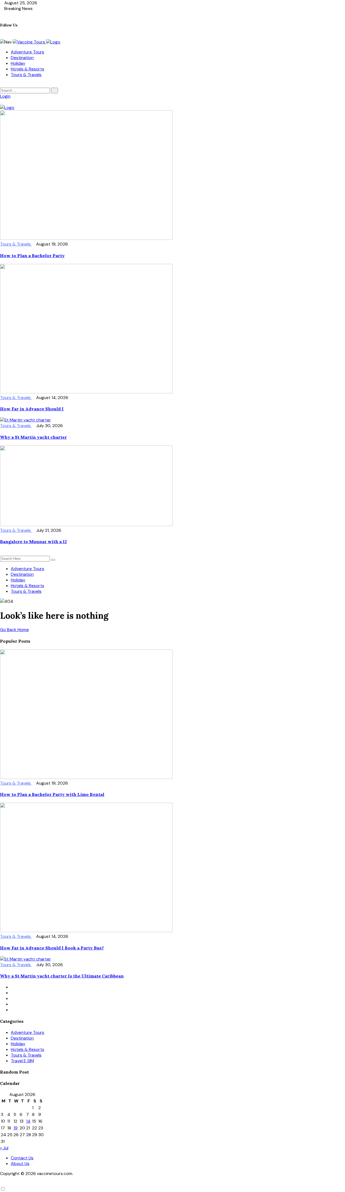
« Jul (4, 1148)
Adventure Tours (27, 52)
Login (5, 96)
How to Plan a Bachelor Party (32, 255)
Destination (22, 57)
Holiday (18, 63)
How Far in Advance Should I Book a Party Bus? (52, 948)
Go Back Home (14, 629)
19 (15, 1128)
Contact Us (22, 1158)
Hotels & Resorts (27, 69)
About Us (20, 1163)
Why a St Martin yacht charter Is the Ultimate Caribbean (62, 976)
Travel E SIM (22, 1061)
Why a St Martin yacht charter (33, 437)
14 (28, 1121)
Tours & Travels (26, 74)
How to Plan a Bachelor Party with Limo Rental (52, 794)
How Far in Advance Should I (32, 408)
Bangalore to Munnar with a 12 (33, 541)
